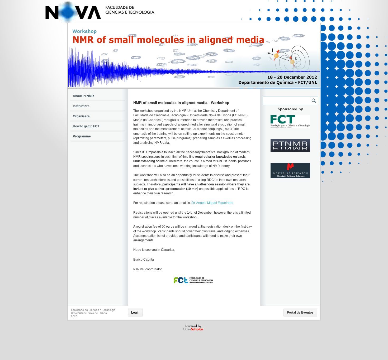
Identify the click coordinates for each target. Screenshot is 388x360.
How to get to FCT (86, 126)
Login (135, 312)
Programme (82, 136)
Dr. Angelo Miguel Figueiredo (213, 203)
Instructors (81, 106)
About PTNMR (83, 96)
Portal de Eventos (300, 312)
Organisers (81, 116)
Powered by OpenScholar (193, 327)
